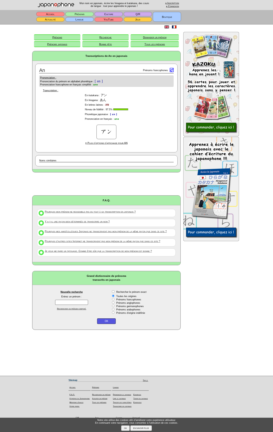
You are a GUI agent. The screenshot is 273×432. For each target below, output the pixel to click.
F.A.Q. (72, 395)
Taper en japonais (140, 398)
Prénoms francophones (128, 299)
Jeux (137, 19)
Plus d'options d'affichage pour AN (106, 142)
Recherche (105, 37)
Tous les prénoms (154, 44)
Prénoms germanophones (130, 306)
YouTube (109, 19)
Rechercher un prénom (101, 395)
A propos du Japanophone (79, 398)
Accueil (50, 14)
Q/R (138, 14)
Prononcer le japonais (122, 395)
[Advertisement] (106, 183)
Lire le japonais (119, 398)
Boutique (167, 16)
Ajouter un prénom (99, 398)
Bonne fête (105, 44)
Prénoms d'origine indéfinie (130, 313)
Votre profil (74, 406)
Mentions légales (76, 402)
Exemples (137, 395)
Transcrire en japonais (122, 406)
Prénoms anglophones (128, 302)
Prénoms (79, 14)
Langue (79, 19)
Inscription (172, 3)
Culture (108, 14)
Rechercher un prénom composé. (71, 309)
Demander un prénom (154, 37)
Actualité (50, 19)
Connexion (172, 6)
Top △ (145, 380)
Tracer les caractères (122, 402)
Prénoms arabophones (128, 309)
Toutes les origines (126, 296)
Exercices (137, 402)
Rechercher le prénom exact (131, 292)
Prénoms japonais (57, 44)
